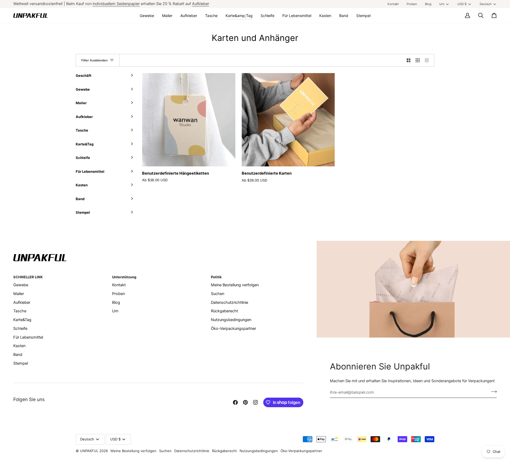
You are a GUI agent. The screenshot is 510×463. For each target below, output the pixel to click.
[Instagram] (255, 402)
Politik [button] (216, 277)
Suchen (217, 293)
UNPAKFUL (89, 451)
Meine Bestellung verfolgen (235, 285)
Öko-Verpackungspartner (233, 328)
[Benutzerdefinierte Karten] (288, 119)
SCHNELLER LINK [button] (28, 277)
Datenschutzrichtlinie (229, 302)
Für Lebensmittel (28, 337)
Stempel (20, 363)
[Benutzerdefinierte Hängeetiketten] (188, 119)
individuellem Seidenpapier (116, 3)
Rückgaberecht (224, 311)
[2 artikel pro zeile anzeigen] (408, 60)
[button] (147, 15)
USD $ (461, 4)
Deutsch (486, 4)
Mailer (18, 293)
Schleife (20, 328)
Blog (116, 302)
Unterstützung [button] (124, 277)
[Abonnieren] (492, 391)
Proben (118, 293)
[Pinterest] (245, 402)
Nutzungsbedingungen (231, 319)
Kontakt (119, 285)
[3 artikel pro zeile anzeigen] (417, 60)
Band (17, 354)
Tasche (19, 311)
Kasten (19, 345)
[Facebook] (235, 402)
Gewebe (20, 285)
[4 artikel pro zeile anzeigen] (428, 60)
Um (441, 4)
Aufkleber (200, 3)
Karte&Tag (22, 319)
